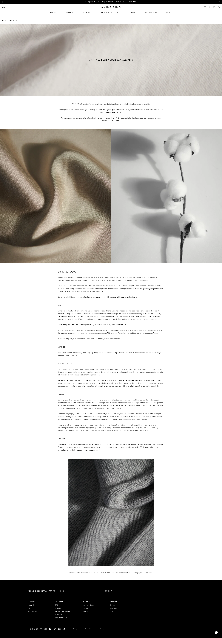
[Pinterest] (59, 629)
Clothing (86, 13)
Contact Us (114, 608)
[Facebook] (50, 629)
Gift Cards (58, 615)
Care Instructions (61, 618)
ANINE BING (7, 20)
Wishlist (85, 611)
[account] (210, 7)
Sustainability (32, 611)
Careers (30, 608)
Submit (109, 591)
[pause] (2, 2)
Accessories (151, 13)
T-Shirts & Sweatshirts (111, 13)
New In (52, 13)
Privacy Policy (72, 629)
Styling (112, 611)
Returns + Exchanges (62, 611)
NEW (87, 2)
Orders (85, 608)
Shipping (58, 608)
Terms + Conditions (86, 629)
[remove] (219, 2)
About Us (31, 605)
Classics (69, 13)
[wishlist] (214, 7)
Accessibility (99, 629)
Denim (133, 13)
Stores (169, 13)
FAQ (57, 605)
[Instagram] (55, 629)
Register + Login (88, 605)
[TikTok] (64, 629)
